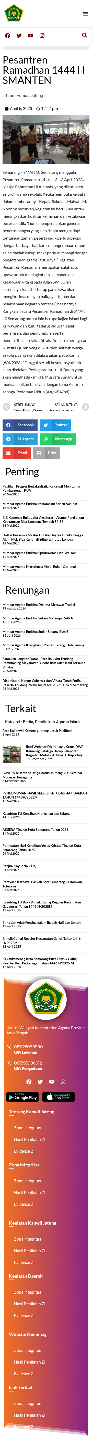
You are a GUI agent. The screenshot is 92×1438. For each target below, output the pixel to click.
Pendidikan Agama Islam (57, 722)
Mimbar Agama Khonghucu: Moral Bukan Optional (39, 567)
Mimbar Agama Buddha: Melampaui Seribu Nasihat (40, 504)
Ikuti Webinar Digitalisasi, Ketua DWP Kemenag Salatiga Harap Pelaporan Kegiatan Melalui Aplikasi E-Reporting (54, 751)
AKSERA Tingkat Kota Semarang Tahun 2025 (35, 829)
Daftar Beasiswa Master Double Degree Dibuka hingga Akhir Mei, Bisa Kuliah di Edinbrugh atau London (43, 537)
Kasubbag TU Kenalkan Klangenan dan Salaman (37, 813)
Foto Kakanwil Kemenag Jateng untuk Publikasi (37, 731)
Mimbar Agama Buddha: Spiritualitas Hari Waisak (39, 553)
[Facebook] (8, 35)
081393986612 (28, 1063)
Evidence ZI (24, 1151)
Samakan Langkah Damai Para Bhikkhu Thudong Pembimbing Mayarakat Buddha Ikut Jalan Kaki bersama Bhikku (44, 663)
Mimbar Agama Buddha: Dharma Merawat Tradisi (39, 605)
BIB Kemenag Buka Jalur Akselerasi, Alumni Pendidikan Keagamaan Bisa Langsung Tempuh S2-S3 (43, 519)
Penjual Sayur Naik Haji (20, 866)
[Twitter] (19, 35)
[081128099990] (9, 1047)
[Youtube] (31, 35)
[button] (85, 14)
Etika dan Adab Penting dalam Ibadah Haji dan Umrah (41, 922)
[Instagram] (42, 35)
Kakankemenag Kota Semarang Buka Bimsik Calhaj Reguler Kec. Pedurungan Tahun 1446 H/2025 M (40, 961)
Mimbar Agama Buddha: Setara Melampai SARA (38, 618)
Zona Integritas (27, 1128)
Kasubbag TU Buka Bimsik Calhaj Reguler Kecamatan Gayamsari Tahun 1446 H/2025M (42, 904)
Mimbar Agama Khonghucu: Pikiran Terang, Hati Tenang (43, 645)
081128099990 (28, 1046)
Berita (28, 722)
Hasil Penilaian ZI (29, 1139)
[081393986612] (9, 1063)
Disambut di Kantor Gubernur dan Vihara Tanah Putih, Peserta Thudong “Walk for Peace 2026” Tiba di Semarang (45, 683)
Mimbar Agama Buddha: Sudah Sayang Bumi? (35, 632)
